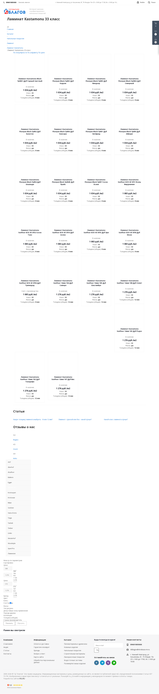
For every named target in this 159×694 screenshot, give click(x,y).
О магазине (8, 644)
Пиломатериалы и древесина (75, 644)
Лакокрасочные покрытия (74, 657)
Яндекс (16, 440)
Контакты (7, 654)
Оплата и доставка (41, 644)
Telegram (102, 662)
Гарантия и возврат (42, 647)
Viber (108, 662)
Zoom (15, 449)
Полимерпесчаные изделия (75, 663)
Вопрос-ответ (39, 654)
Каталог (67, 640)
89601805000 (136, 644)
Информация (40, 640)
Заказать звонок (24, 2)
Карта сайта (39, 657)
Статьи (6, 650)
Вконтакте (96, 662)
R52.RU (22, 678)
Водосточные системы (73, 660)
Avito (15, 458)
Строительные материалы (74, 654)
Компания (8, 640)
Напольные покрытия (72, 650)
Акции (5, 647)
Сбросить (20, 623)
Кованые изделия (71, 647)
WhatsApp (114, 662)
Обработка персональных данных (44, 661)
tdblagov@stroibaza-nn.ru (140, 650)
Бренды (37, 650)
